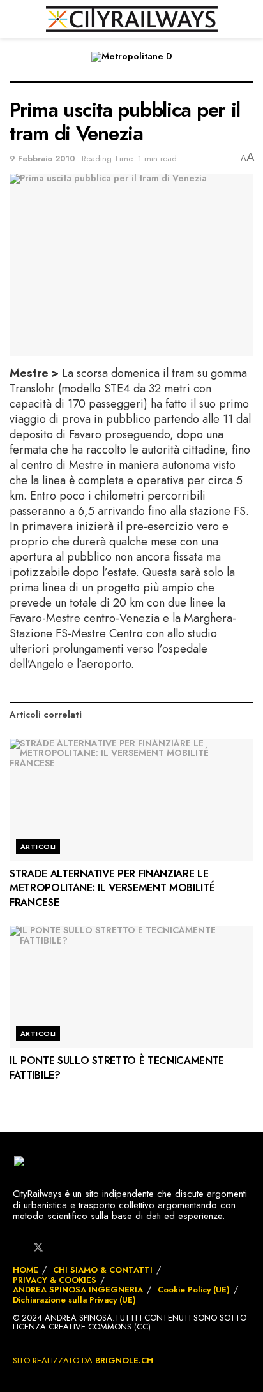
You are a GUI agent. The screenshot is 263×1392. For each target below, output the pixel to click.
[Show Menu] (15, 19)
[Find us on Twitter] (38, 1247)
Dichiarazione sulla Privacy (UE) (74, 1300)
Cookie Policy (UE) (194, 1290)
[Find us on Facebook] (16, 1248)
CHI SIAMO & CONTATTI (103, 1270)
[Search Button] (248, 19)
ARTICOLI (38, 846)
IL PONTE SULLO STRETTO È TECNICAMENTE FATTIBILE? (117, 1067)
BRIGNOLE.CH (124, 1360)
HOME (25, 1270)
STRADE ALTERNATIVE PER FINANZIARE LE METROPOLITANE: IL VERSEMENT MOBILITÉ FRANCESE (112, 888)
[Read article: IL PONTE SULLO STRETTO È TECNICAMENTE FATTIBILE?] (131, 987)
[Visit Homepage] (132, 19)
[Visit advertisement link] (131, 66)
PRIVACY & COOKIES (54, 1280)
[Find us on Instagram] (60, 1248)
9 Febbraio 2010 (42, 158)
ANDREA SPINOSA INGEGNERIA (78, 1290)
